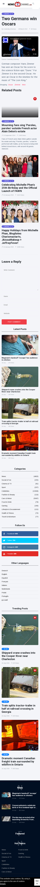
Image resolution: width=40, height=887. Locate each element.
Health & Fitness (8, 513)
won (24, 85)
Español (5, 578)
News (4, 476)
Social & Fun (6, 480)
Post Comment (14, 322)
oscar (10, 85)
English (4, 574)
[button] (25, 881)
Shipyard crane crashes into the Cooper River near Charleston (18, 391)
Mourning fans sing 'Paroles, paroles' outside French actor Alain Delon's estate (19, 128)
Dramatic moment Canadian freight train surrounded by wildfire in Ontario (19, 454)
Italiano (4, 585)
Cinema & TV (7, 484)
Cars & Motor (7, 498)
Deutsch (5, 570)
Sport (4, 487)
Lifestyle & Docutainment (11, 509)
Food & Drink (6, 502)
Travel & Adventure (9, 517)
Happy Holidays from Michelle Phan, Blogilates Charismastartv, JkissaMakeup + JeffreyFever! (20, 236)
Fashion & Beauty (8, 495)
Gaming (4, 506)
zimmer (17, 85)
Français (5, 581)
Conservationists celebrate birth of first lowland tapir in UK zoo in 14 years (25, 807)
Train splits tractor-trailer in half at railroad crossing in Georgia (18, 708)
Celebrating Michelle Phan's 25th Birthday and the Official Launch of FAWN (19, 188)
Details (3, 884)
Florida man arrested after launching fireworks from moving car (23, 819)
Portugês (5, 596)
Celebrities (5, 491)
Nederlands (6, 589)
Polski (4, 593)
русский (5, 600)
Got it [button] (37, 882)
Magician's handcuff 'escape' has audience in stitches (24, 794)
